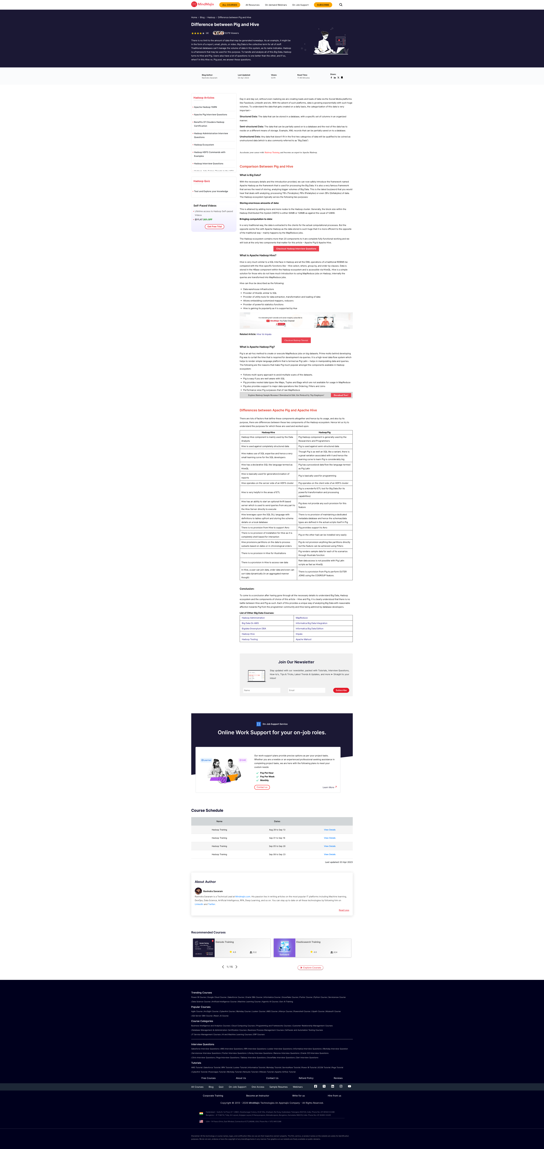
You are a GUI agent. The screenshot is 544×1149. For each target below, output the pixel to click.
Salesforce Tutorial (212, 1067)
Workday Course (243, 1011)
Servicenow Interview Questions (206, 1053)
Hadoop (211, 17)
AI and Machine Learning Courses (237, 1034)
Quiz (221, 1086)
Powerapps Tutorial (217, 1072)
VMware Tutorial (266, 1072)
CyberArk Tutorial (199, 1072)
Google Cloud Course (216, 997)
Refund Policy (306, 1078)
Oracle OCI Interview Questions (315, 1053)
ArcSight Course (211, 1011)
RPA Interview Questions (255, 1049)
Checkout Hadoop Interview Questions (296, 248)
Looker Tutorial (240, 1067)
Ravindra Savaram (213, 891)
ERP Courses (259, 1034)
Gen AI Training (286, 1001)
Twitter (211, 904)
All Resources (253, 5)
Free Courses (208, 1078)
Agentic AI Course (270, 1001)
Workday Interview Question (335, 1049)
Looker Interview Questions (279, 1049)
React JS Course (221, 1016)
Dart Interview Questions (307, 1057)
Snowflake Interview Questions (281, 1057)
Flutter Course (305, 997)
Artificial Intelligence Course (224, 1001)
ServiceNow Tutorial (291, 1067)
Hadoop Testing (250, 639)
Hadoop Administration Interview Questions (211, 135)
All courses (229, 5)
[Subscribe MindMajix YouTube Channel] (296, 328)
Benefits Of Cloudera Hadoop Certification (209, 124)
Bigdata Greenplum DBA (254, 628)
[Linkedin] (332, 1087)
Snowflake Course (290, 997)
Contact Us (272, 1078)
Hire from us (334, 1095)
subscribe (323, 5)
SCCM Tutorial (324, 1067)
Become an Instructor (257, 1095)
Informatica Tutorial (256, 1067)
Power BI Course (198, 997)
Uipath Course (318, 1011)
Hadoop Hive (248, 634)
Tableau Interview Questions (253, 1057)
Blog (202, 17)
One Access (258, 1086)
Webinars (298, 1086)
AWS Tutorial (196, 1067)
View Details (330, 829)
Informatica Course (272, 997)
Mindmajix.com (242, 896)
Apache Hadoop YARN (205, 107)
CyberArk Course (227, 1011)
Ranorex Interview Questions (286, 1053)
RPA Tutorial (227, 1067)
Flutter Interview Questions (234, 1053)
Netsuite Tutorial (250, 1072)
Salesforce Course (236, 997)
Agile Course (197, 1011)
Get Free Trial (214, 226)
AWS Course (272, 1011)
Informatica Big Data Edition (309, 628)
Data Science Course (201, 1001)
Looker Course (258, 1011)
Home (194, 17)
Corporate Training (213, 1095)
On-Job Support (300, 5)
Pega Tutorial (337, 1067)
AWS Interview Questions (231, 1049)
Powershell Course (302, 1011)
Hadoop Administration (253, 617)
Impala (299, 634)
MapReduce (302, 617)
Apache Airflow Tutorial (285, 1072)
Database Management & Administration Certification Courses (219, 1030)
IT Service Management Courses (206, 1034)
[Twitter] (324, 1087)
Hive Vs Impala (264, 334)
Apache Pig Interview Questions (210, 114)
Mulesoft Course (333, 1011)
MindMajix (254, 1102)
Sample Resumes (278, 1086)
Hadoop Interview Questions (208, 163)
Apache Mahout (303, 639)
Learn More (328, 787)
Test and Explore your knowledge (211, 191)
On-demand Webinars (276, 5)
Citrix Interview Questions (203, 1057)
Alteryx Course (285, 1011)
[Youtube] (349, 1087)
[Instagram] (341, 1087)
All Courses (197, 1086)
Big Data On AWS (250, 623)
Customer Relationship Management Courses (313, 1025)
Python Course (320, 997)
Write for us (298, 1095)
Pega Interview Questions (227, 1057)
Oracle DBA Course (254, 997)
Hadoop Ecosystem (204, 144)
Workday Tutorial (273, 1067)
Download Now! (341, 395)
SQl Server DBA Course (202, 1016)
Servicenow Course (337, 997)
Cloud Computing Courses (243, 1025)
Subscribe (341, 690)
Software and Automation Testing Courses (304, 1030)
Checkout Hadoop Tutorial (296, 340)
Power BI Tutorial (308, 1067)
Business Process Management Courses (266, 1030)
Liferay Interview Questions (260, 1053)
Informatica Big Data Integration (311, 623)
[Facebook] (315, 1087)
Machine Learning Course (249, 1001)
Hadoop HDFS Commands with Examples (209, 154)
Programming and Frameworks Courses (273, 1025)
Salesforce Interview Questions (205, 1049)
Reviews (338, 1078)
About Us (241, 1078)
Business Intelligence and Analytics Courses (210, 1025)
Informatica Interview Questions (307, 1049)
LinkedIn (199, 904)
